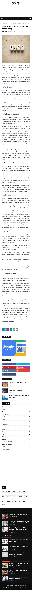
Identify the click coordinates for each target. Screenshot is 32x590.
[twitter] (23, 364)
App (3, 491)
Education (16, 411)
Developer (16, 499)
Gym (16, 501)
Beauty (23, 491)
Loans (16, 429)
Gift (12, 501)
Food (3, 501)
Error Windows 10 (16, 414)
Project (24, 501)
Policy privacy (23, 585)
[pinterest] (9, 367)
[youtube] (23, 370)
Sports (16, 431)
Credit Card (20, 496)
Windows (16, 436)
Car (3, 496)
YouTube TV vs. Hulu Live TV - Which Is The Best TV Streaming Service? (19, 389)
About (11, 585)
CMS (21, 494)
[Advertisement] (16, 15)
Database (4, 499)
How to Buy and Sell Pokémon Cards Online (18, 383)
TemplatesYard (11, 587)
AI (16, 406)
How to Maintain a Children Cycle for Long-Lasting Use (19, 547)
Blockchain (16, 409)
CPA (25, 494)
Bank (19, 491)
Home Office (16, 424)
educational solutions (16, 444)
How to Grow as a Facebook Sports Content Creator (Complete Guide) (17, 553)
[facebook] (9, 364)
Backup (14, 491)
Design (10, 499)
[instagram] (23, 367)
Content (14, 496)
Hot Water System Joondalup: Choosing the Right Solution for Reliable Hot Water (19, 522)
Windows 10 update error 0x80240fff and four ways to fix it (19, 396)
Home (3, 23)
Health (16, 416)
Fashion (26, 499)
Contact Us (16, 585)
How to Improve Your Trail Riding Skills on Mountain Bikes (19, 540)
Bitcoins (4, 494)
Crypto (26, 496)
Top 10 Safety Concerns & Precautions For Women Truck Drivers (19, 577)
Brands (16, 494)
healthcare (16, 446)
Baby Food (8, 491)
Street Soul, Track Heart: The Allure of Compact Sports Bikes (18, 564)
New (6, 23)
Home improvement (16, 426)
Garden (8, 501)
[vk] (9, 370)
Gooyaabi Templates (26, 587)
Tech (16, 434)
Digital (21, 499)
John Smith (4, 31)
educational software (16, 441)
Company (8, 496)
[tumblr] (9, 374)
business (16, 439)
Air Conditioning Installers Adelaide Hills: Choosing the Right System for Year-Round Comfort (19, 529)
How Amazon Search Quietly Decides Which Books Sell (18, 515)
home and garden (16, 449)
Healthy (16, 419)
